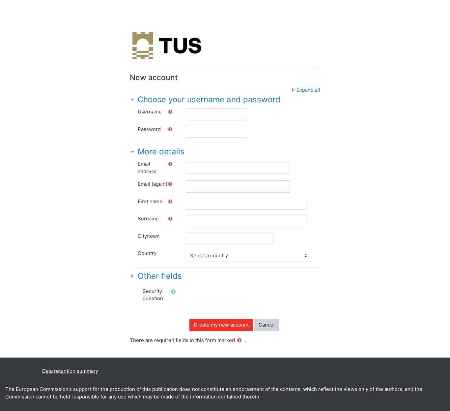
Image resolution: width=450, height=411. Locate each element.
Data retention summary (70, 371)
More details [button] (161, 151)
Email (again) (152, 184)
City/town (149, 236)
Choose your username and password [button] (209, 99)
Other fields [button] (160, 276)
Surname (148, 218)
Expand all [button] (308, 90)
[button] (175, 292)
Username (150, 112)
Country (147, 253)
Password (149, 129)
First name (150, 201)
